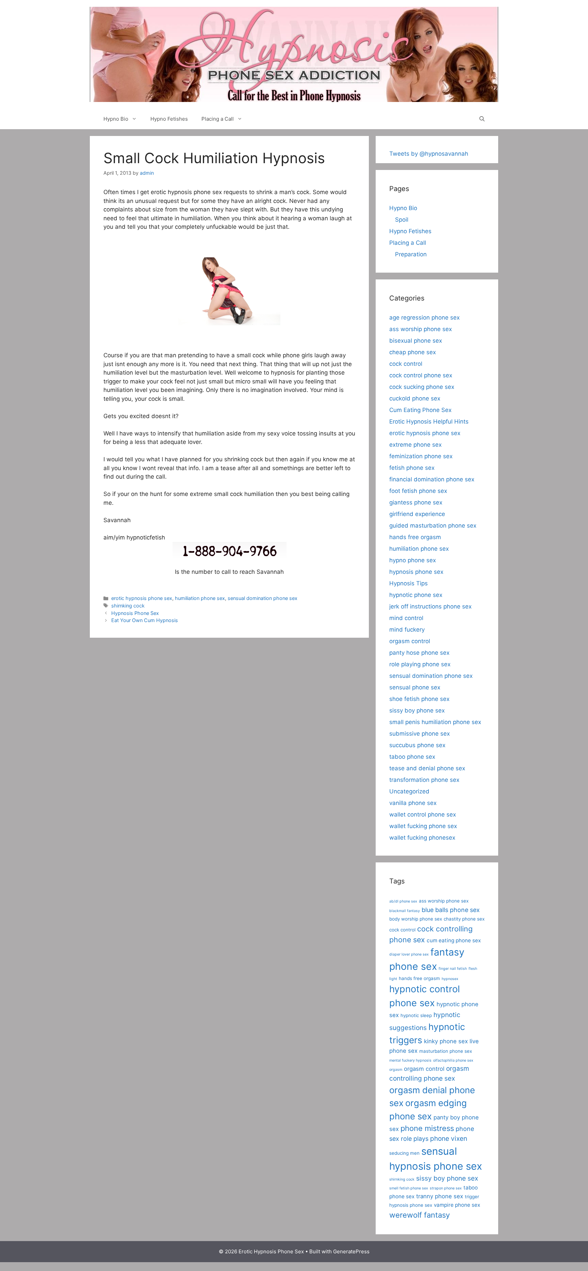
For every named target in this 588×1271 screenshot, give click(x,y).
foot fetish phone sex (418, 490)
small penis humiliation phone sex (435, 722)
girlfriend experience (417, 514)
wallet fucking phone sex (423, 826)
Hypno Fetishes (169, 119)
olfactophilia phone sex (453, 1060)
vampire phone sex (457, 1205)
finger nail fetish (453, 968)
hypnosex (450, 979)
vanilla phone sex (413, 803)
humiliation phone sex (200, 598)
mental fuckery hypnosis (410, 1060)
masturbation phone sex (445, 1051)
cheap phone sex (412, 352)
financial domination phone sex (431, 479)
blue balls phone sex (451, 909)
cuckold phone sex (414, 398)
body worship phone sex (415, 919)
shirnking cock (128, 605)
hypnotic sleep (416, 1015)
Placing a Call (217, 119)
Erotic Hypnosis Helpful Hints (429, 421)
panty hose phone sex (419, 652)
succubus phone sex (417, 745)
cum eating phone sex (454, 940)
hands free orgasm (415, 537)
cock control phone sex (420, 375)
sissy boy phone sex (417, 710)
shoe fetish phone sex (419, 698)
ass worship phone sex (420, 329)
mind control (406, 618)
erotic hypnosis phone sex (141, 598)
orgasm (395, 1069)
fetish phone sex (412, 467)
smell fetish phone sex (408, 1188)
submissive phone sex (419, 733)
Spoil (401, 219)
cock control (405, 363)
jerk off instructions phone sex (430, 606)
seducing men (404, 1153)
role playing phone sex (420, 664)
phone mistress (427, 1128)
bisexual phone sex (415, 340)
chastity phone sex (464, 919)
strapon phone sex (446, 1188)
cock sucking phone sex (421, 386)
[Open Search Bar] (482, 119)
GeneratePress (351, 1251)
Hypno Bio (115, 119)
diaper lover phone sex (409, 954)
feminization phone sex (421, 456)
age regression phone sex (424, 317)
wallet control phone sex (422, 814)
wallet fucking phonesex (422, 837)
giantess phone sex (415, 502)
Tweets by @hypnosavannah (428, 153)
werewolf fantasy (419, 1214)
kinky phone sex (446, 1041)
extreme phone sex (415, 444)
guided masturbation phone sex (432, 525)
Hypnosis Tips (408, 583)
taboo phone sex (412, 756)
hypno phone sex (412, 560)
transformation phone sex (424, 779)
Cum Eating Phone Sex (420, 410)
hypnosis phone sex (416, 571)
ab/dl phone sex (403, 901)
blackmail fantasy (404, 911)
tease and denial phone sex (427, 768)
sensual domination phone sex (262, 598)
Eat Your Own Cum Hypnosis (144, 620)
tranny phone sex (439, 1196)
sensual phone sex (414, 687)
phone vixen (448, 1139)
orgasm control (409, 641)
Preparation (411, 254)
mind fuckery (407, 629)
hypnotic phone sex (415, 594)
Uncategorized (409, 791)
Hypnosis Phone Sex (135, 613)
